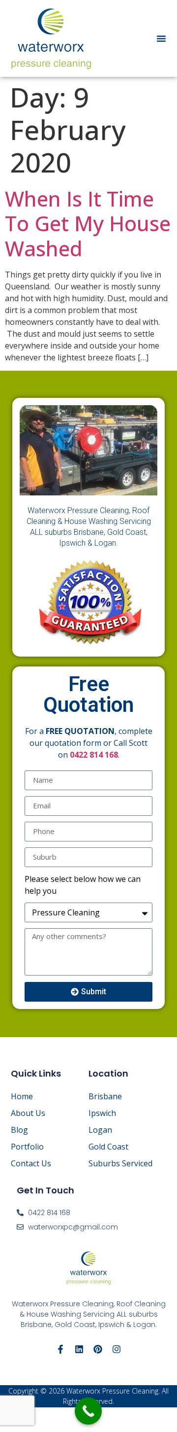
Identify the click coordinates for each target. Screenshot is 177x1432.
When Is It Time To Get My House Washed (88, 223)
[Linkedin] (79, 1349)
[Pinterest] (97, 1349)
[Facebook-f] (60, 1349)
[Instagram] (116, 1349)
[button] (161, 38)
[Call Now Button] (88, 1411)
